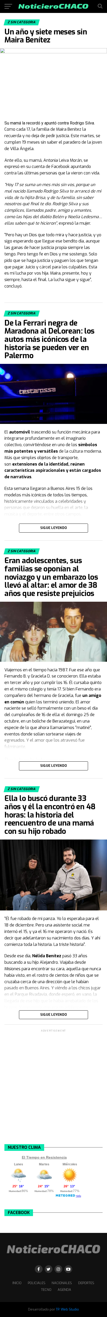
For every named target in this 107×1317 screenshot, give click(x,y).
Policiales (36, 1283)
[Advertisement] (53, 1086)
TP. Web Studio (67, 1309)
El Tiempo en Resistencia (44, 1157)
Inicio (17, 1283)
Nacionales (62, 1283)
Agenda (64, 1289)
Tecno (46, 1289)
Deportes (86, 1283)
